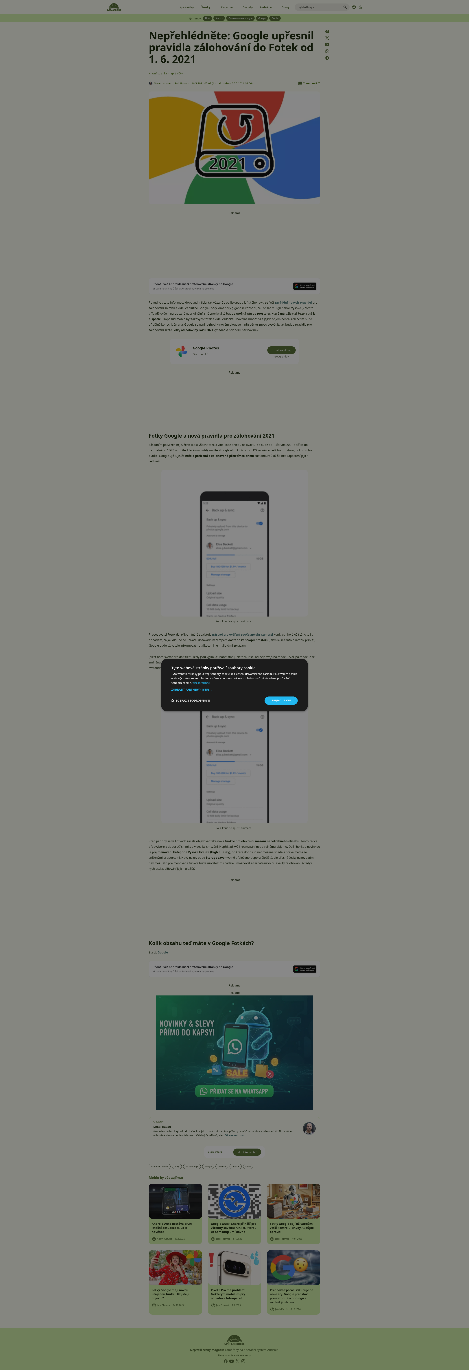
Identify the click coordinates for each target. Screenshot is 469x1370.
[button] (234, 689)
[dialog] (234, 685)
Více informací (201, 683)
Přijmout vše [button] (281, 700)
